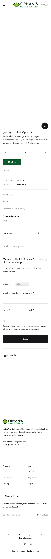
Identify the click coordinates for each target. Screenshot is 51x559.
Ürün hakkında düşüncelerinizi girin (18, 293)
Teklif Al (12, 162)
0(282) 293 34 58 (11, 444)
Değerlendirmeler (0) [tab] (14, 208)
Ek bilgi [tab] (6, 201)
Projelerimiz (32, 477)
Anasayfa (6, 466)
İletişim (30, 483)
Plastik (37, 233)
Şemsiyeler (21, 184)
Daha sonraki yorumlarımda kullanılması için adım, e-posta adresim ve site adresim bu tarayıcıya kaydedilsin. (24, 327)
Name (6, 310)
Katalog (6, 483)
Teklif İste (31, 471)
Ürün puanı (7, 284)
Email (31, 310)
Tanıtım (30, 466)
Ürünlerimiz (7, 477)
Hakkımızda (7, 471)
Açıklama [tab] (8, 194)
